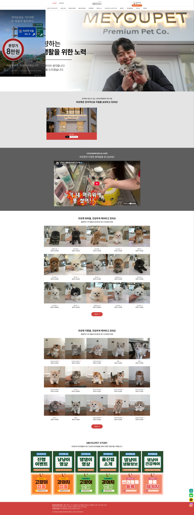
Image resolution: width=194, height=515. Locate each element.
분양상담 (61, 3)
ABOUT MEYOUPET (52, 8)
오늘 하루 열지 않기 (38, 75)
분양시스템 (63, 8)
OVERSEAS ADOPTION (111, 8)
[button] (192, 50)
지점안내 (145, 8)
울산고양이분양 (82, 8)
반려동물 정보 (130, 8)
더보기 (96, 314)
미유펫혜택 (91, 8)
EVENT (55, 3)
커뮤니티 (138, 8)
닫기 (44, 75)
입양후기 (122, 8)
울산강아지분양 (72, 8)
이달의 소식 (99, 8)
